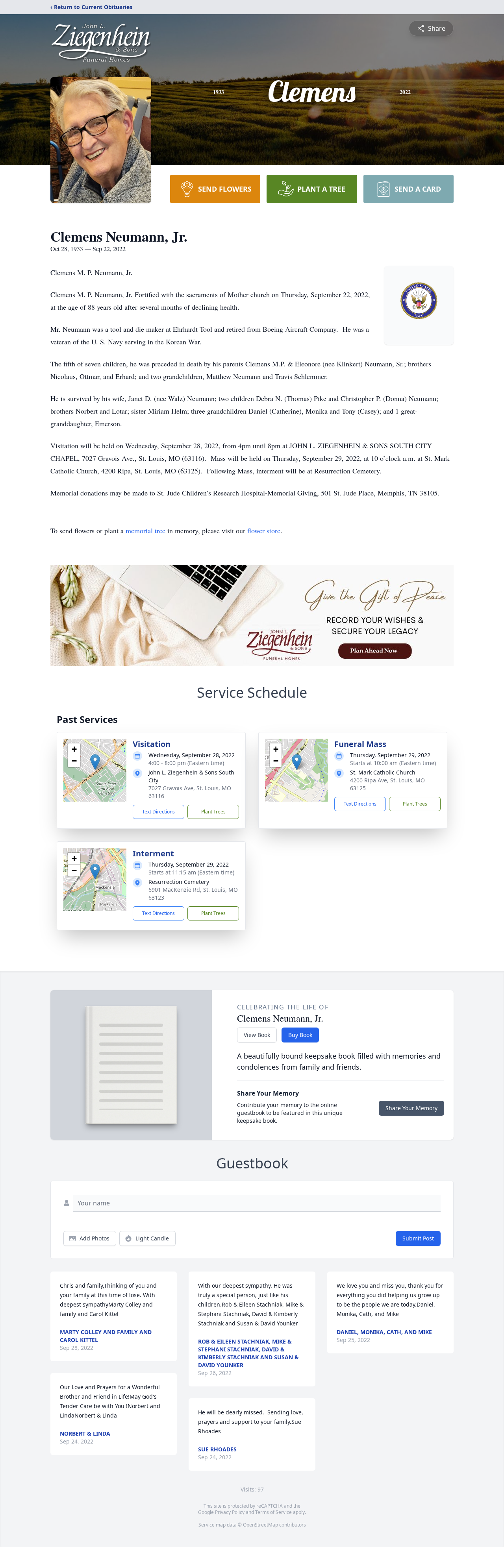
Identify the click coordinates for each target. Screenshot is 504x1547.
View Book (257, 1035)
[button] (95, 762)
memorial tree (145, 530)
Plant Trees (213, 811)
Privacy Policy (230, 1512)
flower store (263, 530)
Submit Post (418, 1238)
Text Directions (158, 811)
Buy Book (300, 1035)
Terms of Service (273, 1512)
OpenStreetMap (260, 1524)
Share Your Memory (411, 1108)
